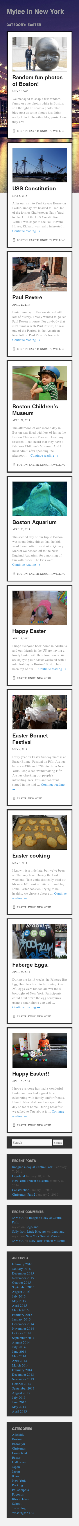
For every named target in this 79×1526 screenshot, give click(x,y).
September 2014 (23, 1337)
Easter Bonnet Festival (30, 739)
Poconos (18, 1494)
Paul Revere (27, 297)
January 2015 (21, 1319)
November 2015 (23, 1278)
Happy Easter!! (30, 1073)
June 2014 (19, 1351)
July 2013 (19, 1397)
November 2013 (23, 1379)
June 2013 (19, 1402)
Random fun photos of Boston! (37, 80)
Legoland (18, 1176)
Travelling (57, 131)
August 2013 (21, 1393)
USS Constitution (34, 188)
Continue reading (26, 231)
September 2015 (23, 1287)
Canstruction (20, 1189)
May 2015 (19, 1301)
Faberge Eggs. (30, 964)
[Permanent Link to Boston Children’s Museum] (39, 383)
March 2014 (20, 1365)
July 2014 (19, 1347)
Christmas (19, 1448)
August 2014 (21, 1342)
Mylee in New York (35, 11)
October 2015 (21, 1282)
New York (44, 678)
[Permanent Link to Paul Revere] (39, 274)
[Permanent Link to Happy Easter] (39, 607)
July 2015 (19, 1296)
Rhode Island (21, 1499)
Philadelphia (20, 1489)
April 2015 (19, 1305)
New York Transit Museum (30, 1180)
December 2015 (23, 1273)
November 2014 (23, 1328)
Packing (17, 1485)
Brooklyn (18, 1443)
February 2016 (22, 1264)
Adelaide (18, 1434)
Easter (34, 131)
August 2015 (21, 1291)
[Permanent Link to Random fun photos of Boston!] (39, 54)
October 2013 (21, 1383)
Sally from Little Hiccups (29, 1231)
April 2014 (19, 1360)
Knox (44, 131)
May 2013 (19, 1406)
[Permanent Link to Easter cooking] (39, 832)
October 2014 (21, 1333)
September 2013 (23, 1388)
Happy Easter (29, 631)
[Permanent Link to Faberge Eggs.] (39, 941)
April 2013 (19, 1411)
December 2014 (23, 1324)
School (17, 1503)
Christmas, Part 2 (23, 1194)
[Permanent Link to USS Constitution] (39, 165)
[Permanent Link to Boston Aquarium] (39, 498)
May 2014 (19, 1356)
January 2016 (21, 1268)
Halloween (19, 1462)
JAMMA (18, 1217)
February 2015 (22, 1314)
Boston (22, 131)
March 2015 (20, 1310)
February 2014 (22, 1370)
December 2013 (23, 1374)
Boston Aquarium (34, 522)
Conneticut (19, 1453)
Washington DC (23, 1512)
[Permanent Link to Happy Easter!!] (39, 1050)
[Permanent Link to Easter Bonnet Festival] (39, 712)
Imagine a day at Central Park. (33, 1166)
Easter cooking (31, 855)
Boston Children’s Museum (35, 409)
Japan (16, 1466)
